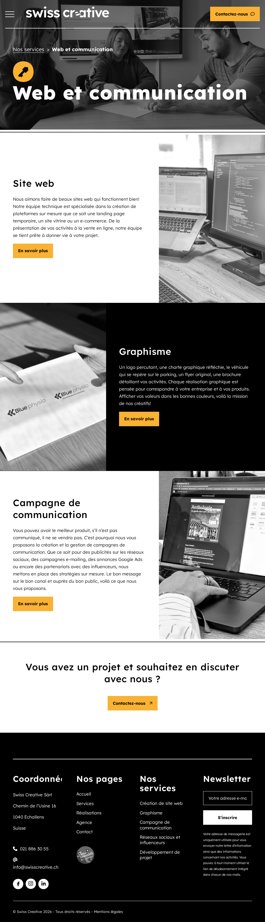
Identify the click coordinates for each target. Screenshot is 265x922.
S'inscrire (227, 817)
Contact (84, 831)
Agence (84, 822)
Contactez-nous (231, 14)
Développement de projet (160, 854)
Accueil (83, 794)
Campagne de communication (156, 824)
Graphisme (151, 812)
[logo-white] (67, 12)
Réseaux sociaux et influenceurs (160, 839)
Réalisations (88, 812)
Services (85, 803)
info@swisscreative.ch (35, 867)
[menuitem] (9, 14)
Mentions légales (108, 911)
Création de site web (161, 803)
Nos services (28, 49)
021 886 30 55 (34, 848)
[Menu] (9, 14)
